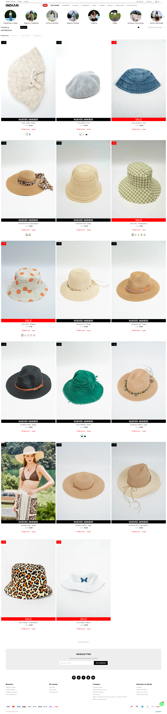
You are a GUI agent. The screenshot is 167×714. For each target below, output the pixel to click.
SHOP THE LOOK (132, 5)
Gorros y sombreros (25, 35)
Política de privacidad (142, 694)
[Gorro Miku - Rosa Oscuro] (25, 335)
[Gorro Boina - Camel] (83, 134)
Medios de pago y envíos (99, 689)
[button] (140, 1)
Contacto (26, 1)
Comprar (28, 119)
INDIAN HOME (120, 5)
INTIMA (94, 5)
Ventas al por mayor (142, 692)
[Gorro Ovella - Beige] (27, 134)
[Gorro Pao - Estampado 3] (135, 234)
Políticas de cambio (98, 692)
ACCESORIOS (85, 5)
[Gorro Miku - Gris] (34, 335)
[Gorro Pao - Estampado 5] (141, 234)
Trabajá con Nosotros (11, 692)
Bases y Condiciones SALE (100, 699)
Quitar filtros (37, 35)
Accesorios (14, 35)
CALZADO (75, 5)
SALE (45, 5)
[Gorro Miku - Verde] (28, 335)
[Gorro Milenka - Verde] (82, 436)
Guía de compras (97, 687)
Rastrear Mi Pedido (10, 1)
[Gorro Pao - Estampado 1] (144, 234)
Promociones (96, 694)
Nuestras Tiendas (10, 689)
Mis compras (52, 689)
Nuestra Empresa (10, 687)
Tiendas (20, 1)
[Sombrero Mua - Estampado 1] (30, 234)
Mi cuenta (52, 687)
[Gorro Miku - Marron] (31, 335)
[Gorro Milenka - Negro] (85, 436)
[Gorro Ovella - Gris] (30, 134)
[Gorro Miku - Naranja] (22, 335)
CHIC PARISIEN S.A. (11, 694)
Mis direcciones (53, 692)
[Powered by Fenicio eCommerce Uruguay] (158, 711)
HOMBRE (102, 5)
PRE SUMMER (55, 5)
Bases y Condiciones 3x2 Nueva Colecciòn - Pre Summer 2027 (110, 697)
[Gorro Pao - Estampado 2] (132, 234)
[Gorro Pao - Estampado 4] (138, 234)
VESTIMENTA (65, 5)
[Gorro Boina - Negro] (86, 134)
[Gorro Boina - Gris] (80, 134)
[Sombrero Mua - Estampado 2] (27, 234)
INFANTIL (110, 5)
